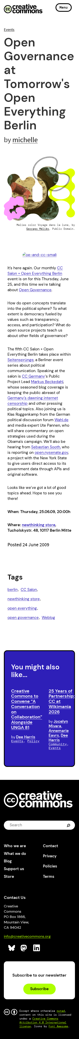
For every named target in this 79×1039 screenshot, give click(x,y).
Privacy (50, 856)
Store (9, 876)
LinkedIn (36, 948)
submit (69, 825)
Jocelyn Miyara (58, 724)
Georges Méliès (37, 229)
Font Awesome (58, 1026)
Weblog (48, 617)
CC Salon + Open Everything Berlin (35, 270)
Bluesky (11, 948)
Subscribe (39, 988)
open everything (22, 608)
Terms (48, 876)
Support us (14, 868)
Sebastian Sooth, (46, 447)
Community (58, 744)
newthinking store (38, 524)
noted (61, 1011)
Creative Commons (23, 9)
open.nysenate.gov (51, 452)
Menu (64, 7)
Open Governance (35, 289)
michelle (25, 139)
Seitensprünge (20, 359)
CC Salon (29, 589)
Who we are (15, 845)
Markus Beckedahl (47, 381)
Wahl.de (61, 419)
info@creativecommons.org (27, 936)
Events (9, 29)
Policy (33, 741)
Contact (50, 845)
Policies (50, 866)
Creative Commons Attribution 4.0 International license (42, 1022)
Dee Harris (25, 737)
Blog (8, 861)
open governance (23, 617)
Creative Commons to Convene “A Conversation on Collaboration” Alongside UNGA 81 (26, 709)
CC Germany (33, 376)
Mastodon (24, 948)
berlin (12, 589)
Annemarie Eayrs (59, 733)
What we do (15, 853)
